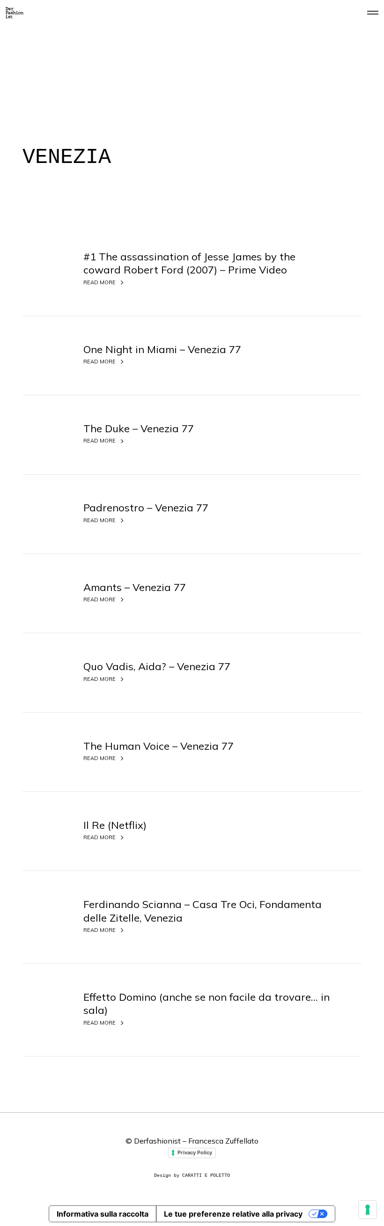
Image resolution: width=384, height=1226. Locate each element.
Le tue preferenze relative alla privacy (233, 1214)
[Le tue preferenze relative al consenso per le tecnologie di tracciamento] (368, 1210)
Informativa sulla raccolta (102, 1214)
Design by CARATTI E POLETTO (192, 1175)
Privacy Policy (194, 1152)
